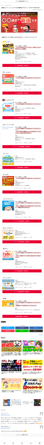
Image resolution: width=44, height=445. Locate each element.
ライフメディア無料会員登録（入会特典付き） (22, 221)
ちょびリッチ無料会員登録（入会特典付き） (22, 117)
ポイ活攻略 (4, 321)
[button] (41, 234)
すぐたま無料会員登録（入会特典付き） (22, 192)
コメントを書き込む (22, 435)
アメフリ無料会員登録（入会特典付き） (22, 167)
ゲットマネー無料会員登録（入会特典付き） (22, 291)
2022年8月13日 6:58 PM (5, 428)
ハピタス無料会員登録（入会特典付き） (22, 93)
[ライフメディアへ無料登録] (8, 210)
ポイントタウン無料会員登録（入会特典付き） (22, 241)
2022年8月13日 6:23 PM (5, 414)
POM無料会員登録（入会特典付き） (22, 316)
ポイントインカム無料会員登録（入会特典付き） (22, 146)
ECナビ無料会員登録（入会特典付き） (22, 270)
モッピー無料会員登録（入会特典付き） (22, 65)
